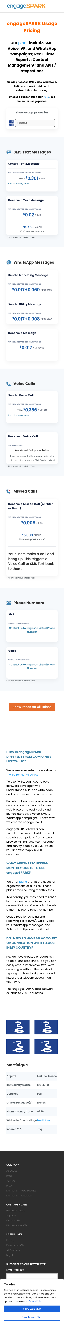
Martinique (43, 1120)
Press (9, 1185)
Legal (9, 1255)
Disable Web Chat (32, 1317)
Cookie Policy (35, 1301)
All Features (13, 1250)
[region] (32, 1301)
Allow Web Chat (32, 1308)
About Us (11, 1171)
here (46, 97)
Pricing (10, 1240)
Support (11, 1215)
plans (23, 42)
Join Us (10, 1180)
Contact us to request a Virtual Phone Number (32, 630)
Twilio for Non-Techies (23, 775)
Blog (9, 1176)
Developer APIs (15, 1245)
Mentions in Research (19, 1195)
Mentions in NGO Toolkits (21, 1190)
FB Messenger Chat (17, 1225)
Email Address (15, 1269)
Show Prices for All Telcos (32, 707)
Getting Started (15, 1210)
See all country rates (18, 183)
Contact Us (13, 1220)
